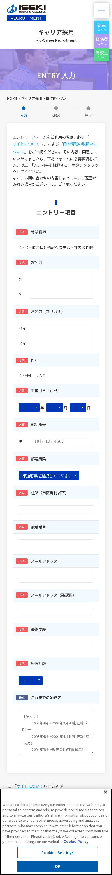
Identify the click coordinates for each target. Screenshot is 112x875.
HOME (12, 98)
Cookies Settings (57, 852)
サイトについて (26, 143)
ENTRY (51, 98)
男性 (28, 375)
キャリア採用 (31, 98)
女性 (42, 375)
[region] (56, 832)
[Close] (105, 792)
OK (57, 866)
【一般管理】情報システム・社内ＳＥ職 (58, 247)
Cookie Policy (76, 841)
